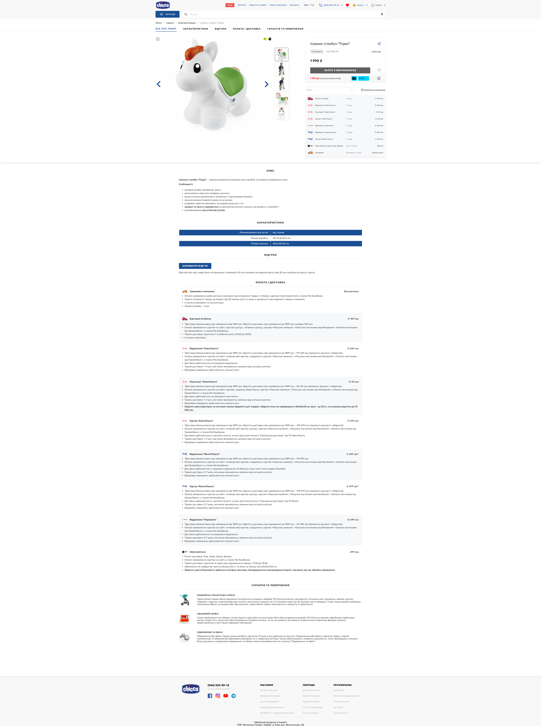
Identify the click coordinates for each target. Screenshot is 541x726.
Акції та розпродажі (269, 702)
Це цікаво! (338, 707)
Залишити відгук (195, 266)
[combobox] (330, 90)
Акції (230, 5)
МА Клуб (242, 5)
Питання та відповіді (312, 707)
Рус (312, 5)
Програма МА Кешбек (270, 696)
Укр (306, 5)
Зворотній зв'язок (311, 702)
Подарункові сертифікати (272, 707)
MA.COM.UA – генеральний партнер (277, 713)
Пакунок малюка (311, 713)
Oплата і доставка (278, 5)
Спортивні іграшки (187, 23)
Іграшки (170, 23)
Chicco (159, 23)
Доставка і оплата (311, 690)
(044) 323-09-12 (218, 685)
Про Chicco (338, 690)
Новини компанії (341, 702)
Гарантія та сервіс (257, 5)
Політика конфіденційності (346, 696)
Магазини (294, 5)
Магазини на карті (269, 690)
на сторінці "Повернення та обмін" (296, 641)
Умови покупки (340, 713)
